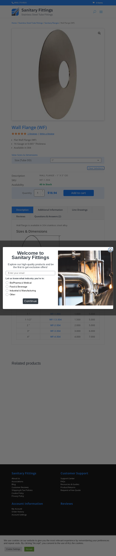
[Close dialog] (110, 250)
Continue (30, 301)
